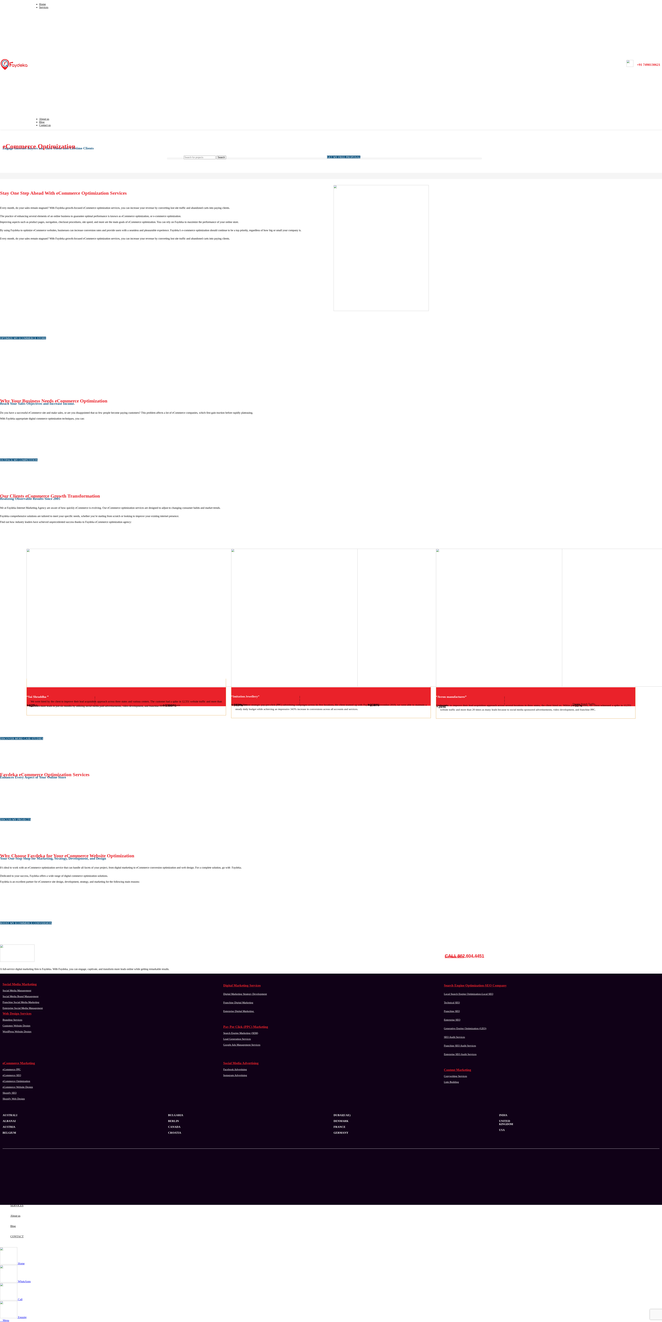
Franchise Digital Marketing (238, 1002)
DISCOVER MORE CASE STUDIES (21, 738)
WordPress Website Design (17, 1031)
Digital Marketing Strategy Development (245, 994)
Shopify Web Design (14, 1098)
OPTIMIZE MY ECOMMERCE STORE (23, 338)
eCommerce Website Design (18, 1087)
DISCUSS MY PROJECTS (15, 819)
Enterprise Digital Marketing (238, 1011)
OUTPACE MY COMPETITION (19, 459)
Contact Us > (454, 956)
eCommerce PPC (12, 1069)
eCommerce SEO (12, 1075)
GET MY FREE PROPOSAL (343, 157)
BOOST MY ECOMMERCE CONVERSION (26, 923)
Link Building (451, 1082)
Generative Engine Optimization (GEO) (465, 1028)
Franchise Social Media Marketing (21, 1002)
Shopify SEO (10, 1092)
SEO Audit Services (454, 1037)
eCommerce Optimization (16, 1081)
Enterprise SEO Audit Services (460, 1054)
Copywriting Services (455, 1076)
